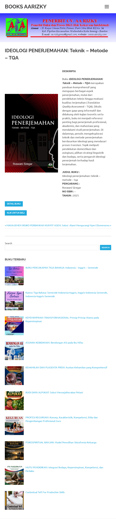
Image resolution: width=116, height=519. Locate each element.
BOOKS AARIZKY (26, 6)
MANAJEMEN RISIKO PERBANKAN (25, 225)
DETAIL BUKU (14, 204)
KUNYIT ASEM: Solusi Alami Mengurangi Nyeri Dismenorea (77, 225)
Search (8, 243)
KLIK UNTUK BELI (16, 213)
